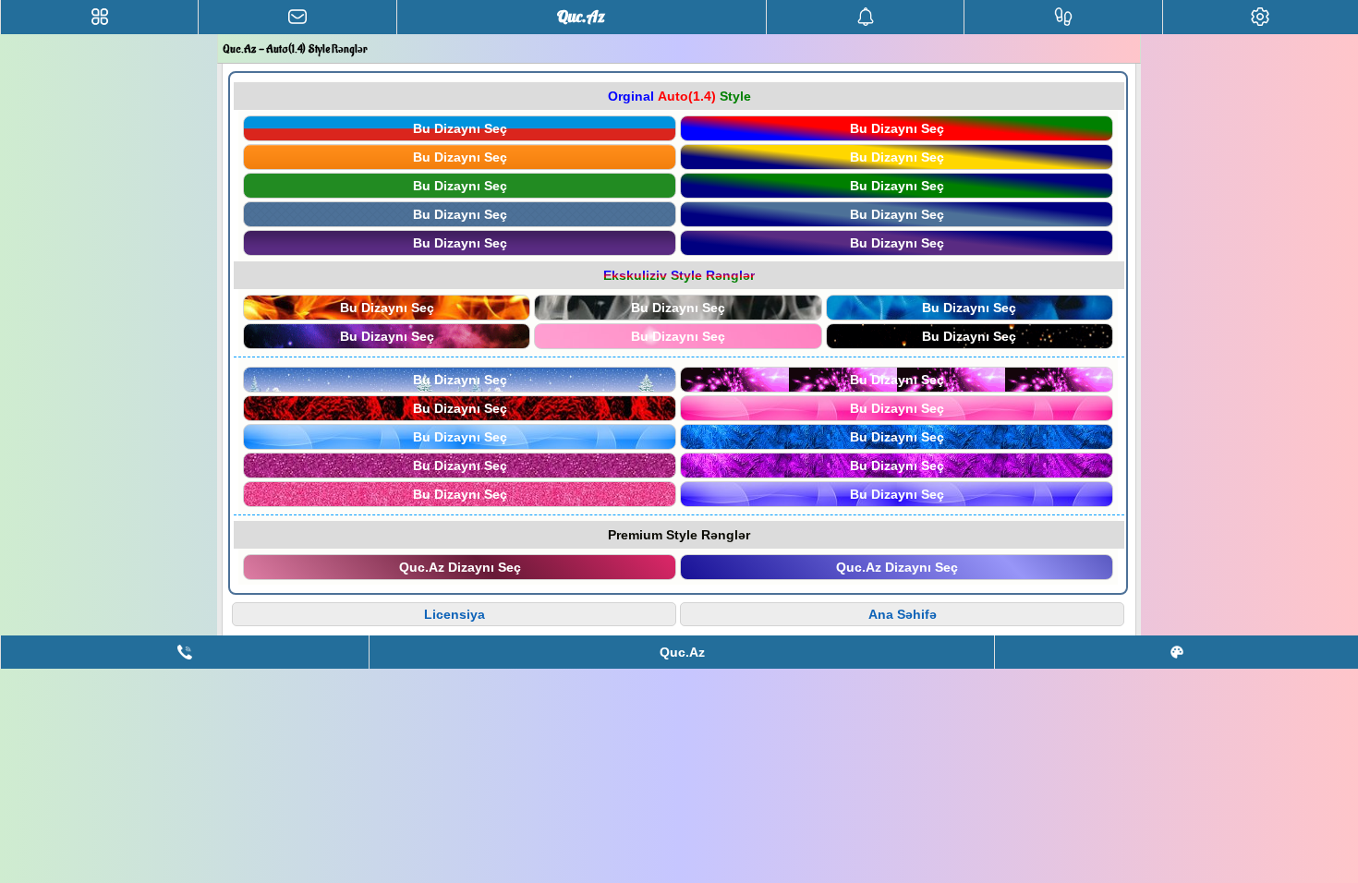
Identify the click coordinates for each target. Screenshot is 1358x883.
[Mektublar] (865, 17)
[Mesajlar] (297, 17)
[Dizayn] (1176, 652)
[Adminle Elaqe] (185, 652)
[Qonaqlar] (1062, 17)
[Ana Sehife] (99, 17)
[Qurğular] (1260, 17)
